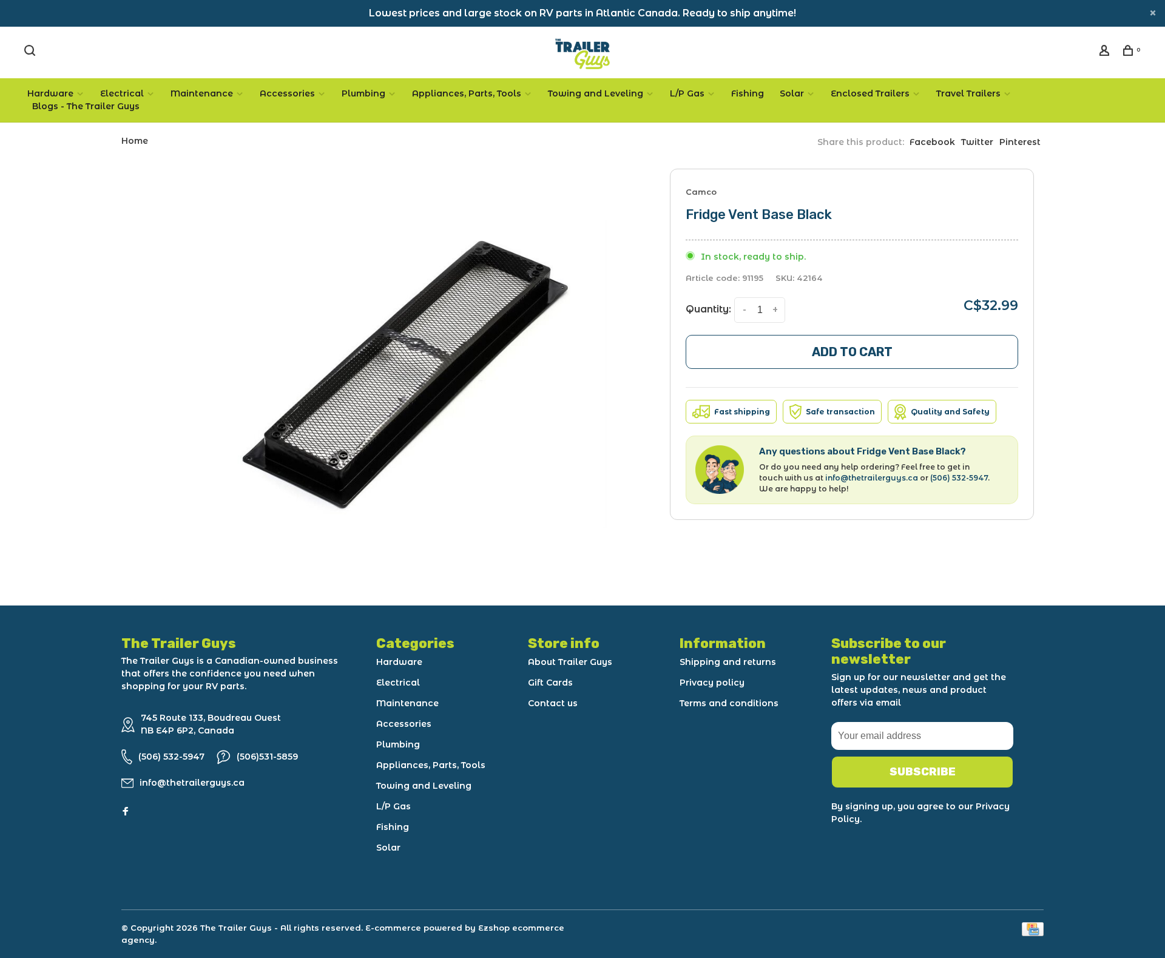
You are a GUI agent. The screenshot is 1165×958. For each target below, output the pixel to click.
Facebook (932, 142)
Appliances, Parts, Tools (466, 93)
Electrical (122, 93)
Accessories (287, 93)
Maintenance (202, 93)
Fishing (747, 93)
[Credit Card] (1033, 933)
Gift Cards (550, 682)
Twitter (977, 142)
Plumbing (363, 93)
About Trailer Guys (570, 661)
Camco (701, 192)
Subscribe (923, 771)
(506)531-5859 (267, 756)
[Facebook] (125, 811)
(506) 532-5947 (959, 477)
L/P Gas (687, 93)
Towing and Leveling (595, 93)
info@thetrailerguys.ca (871, 477)
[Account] (1106, 52)
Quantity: (708, 309)
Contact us (553, 703)
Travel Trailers (968, 93)
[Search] (31, 52)
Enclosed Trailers (870, 93)
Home (134, 140)
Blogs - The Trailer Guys (86, 106)
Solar (792, 93)
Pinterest (1020, 142)
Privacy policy (712, 682)
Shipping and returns (728, 661)
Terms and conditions (729, 703)
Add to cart (852, 352)
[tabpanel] (409, 375)
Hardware (50, 93)
